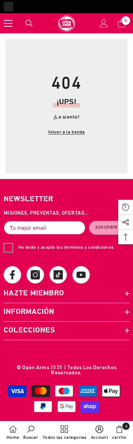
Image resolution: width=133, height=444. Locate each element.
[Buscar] (29, 23)
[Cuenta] (104, 23)
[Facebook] (12, 275)
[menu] (8, 23)
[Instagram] (35, 275)
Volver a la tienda (66, 132)
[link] (31, 433)
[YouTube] (81, 275)
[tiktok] (58, 275)
